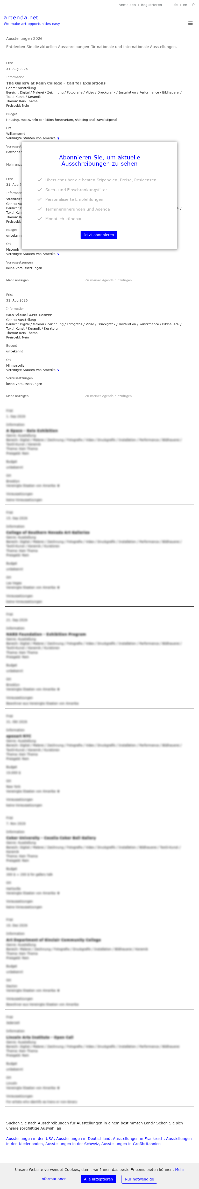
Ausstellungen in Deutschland (83, 1138)
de (176, 5)
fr (193, 5)
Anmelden (127, 5)
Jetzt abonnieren (99, 234)
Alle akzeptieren (98, 1179)
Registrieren (151, 5)
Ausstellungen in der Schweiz (72, 1143)
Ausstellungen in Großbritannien (131, 1143)
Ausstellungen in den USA (30, 1138)
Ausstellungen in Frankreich (138, 1138)
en (185, 5)
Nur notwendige (139, 1179)
